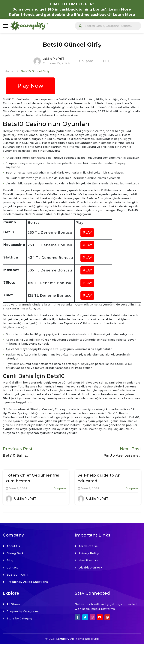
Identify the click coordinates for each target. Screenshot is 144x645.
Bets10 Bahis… (16, 455)
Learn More (124, 14)
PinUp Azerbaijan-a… (122, 455)
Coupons (86, 61)
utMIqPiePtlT (53, 59)
